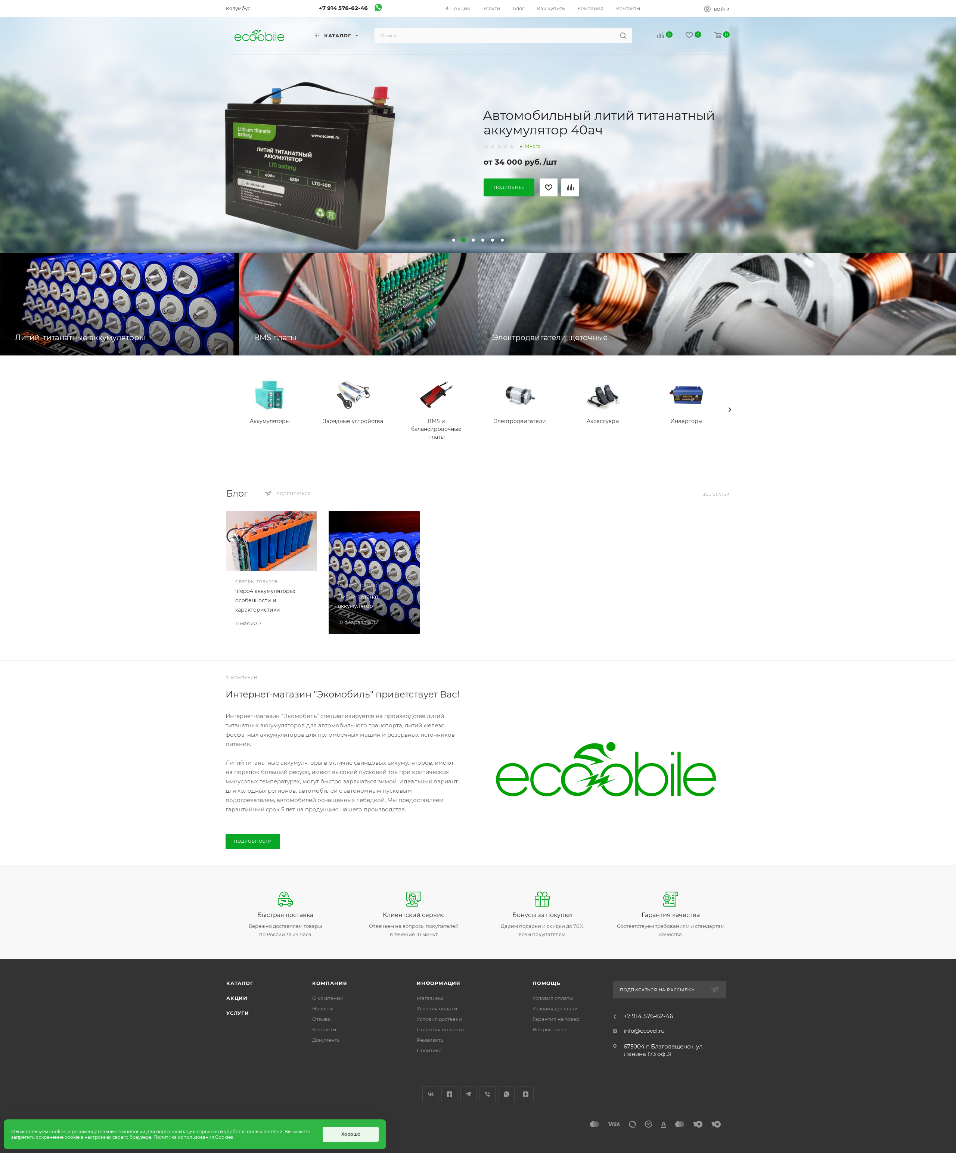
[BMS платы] (358, 304)
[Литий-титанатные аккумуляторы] (119, 304)
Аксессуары (603, 421)
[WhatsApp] (378, 9)
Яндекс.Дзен (526, 1094)
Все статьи (716, 494)
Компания (329, 983)
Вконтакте (430, 1094)
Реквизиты (430, 1040)
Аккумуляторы (270, 421)
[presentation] (729, 409)
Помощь (547, 983)
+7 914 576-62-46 (343, 8)
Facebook (449, 1094)
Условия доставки (439, 1019)
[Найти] (623, 35)
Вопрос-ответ (550, 1029)
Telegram (468, 1094)
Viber (487, 1094)
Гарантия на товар (440, 1029)
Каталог (240, 983)
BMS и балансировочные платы (436, 429)
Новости (322, 1008)
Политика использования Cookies (193, 1137)
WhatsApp (507, 1094)
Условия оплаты (437, 1008)
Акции (237, 998)
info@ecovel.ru (644, 1030)
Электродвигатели (520, 421)
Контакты (324, 1029)
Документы (326, 1040)
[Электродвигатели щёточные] (717, 304)
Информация (438, 983)
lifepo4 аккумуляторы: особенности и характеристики (265, 600)
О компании (328, 998)
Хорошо (350, 1134)
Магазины (430, 998)
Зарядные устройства (353, 421)
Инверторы (686, 421)
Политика (429, 1050)
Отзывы (322, 1019)
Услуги (237, 1013)
